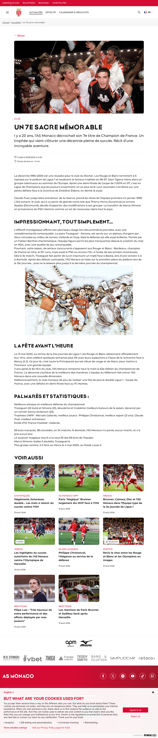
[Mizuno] (86, 643)
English (8, 692)
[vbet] (32, 658)
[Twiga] (50, 658)
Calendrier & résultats (74, 12)
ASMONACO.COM (10, 3)
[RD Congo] (11, 658)
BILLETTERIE (29, 3)
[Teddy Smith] (82, 658)
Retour (21, 35)
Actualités (16, 22)
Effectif (51, 12)
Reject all (135, 716)
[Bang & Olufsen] (98, 658)
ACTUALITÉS (36, 12)
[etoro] (147, 658)
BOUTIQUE (44, 3)
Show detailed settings (15, 727)
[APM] (71, 643)
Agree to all (135, 710)
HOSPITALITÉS (59, 3)
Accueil (5, 22)
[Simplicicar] (122, 658)
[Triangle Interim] (66, 658)
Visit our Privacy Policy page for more (51, 727)
